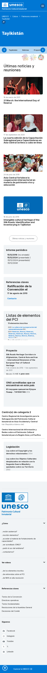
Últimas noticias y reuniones (23, 238)
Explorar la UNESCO (22, 669)
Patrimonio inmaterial (30, 16)
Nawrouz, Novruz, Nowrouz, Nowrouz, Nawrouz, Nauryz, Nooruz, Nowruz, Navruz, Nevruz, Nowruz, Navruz (23, 335)
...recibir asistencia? (9, 531)
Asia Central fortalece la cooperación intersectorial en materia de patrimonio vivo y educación (19, 181)
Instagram (10, 636)
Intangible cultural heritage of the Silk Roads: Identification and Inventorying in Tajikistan (21, 222)
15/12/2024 (12, 260)
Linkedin (10, 652)
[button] (4, 23)
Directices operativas (10, 600)
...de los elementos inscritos (13, 571)
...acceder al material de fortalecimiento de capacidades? (19, 540)
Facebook (11, 631)
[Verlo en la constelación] (25, 57)
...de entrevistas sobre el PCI (13, 574)
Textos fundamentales (11, 604)
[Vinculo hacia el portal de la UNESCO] (16, 5)
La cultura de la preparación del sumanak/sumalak (23, 328)
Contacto (12, 298)
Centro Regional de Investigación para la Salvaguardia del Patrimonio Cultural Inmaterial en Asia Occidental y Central (20, 419)
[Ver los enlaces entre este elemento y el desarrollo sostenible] (41, 57)
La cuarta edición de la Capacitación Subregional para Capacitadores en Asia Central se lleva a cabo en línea (23, 140)
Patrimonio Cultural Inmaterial (14, 9)
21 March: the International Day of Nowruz (22, 101)
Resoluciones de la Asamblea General (17, 607)
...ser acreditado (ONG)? (11, 545)
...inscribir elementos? (10, 535)
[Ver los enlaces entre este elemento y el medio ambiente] (33, 57)
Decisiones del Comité (11, 611)
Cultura (15, 16)
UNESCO (5, 16)
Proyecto (37, 50)
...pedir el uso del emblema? (13, 548)
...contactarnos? (8, 552)
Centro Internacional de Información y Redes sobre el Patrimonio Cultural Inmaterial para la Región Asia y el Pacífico (21, 432)
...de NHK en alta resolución (13, 578)
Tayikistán (13, 50)
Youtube (10, 641)
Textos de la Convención (12, 597)
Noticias (25, 50)
